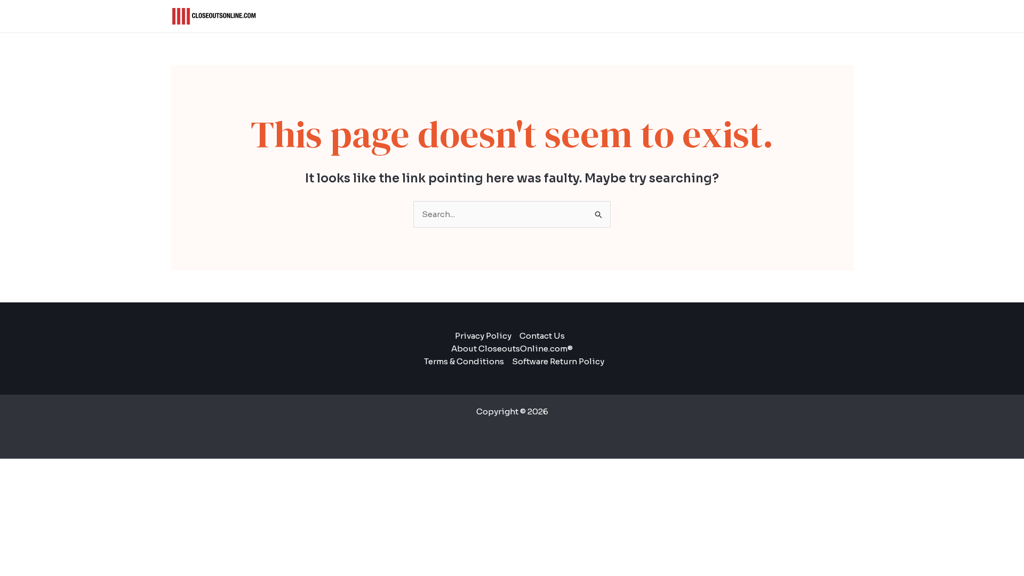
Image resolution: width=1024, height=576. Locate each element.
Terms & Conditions (464, 361)
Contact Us (542, 336)
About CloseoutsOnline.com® (512, 348)
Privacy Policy (483, 336)
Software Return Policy (558, 361)
